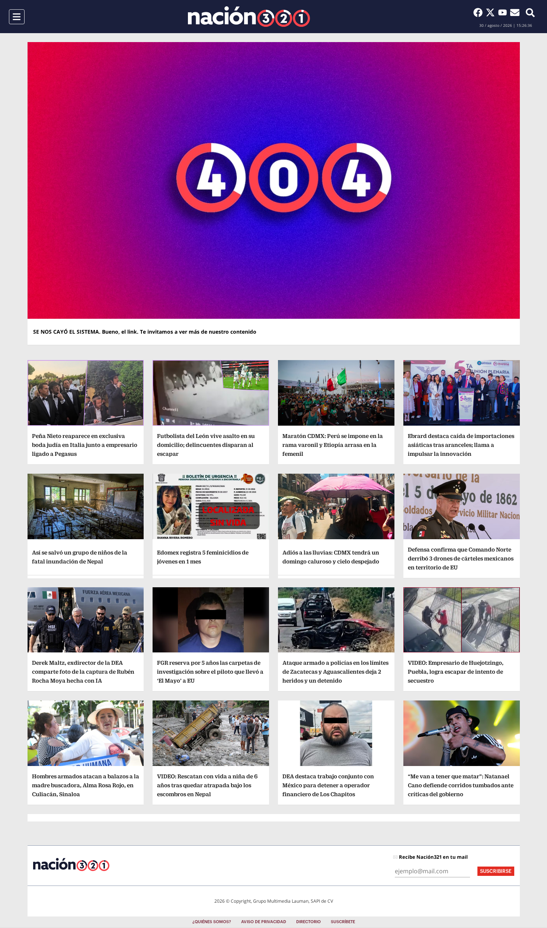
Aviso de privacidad (263, 922)
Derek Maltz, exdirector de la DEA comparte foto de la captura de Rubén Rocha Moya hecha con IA (83, 672)
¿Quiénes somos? (211, 922)
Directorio (308, 922)
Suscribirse (496, 871)
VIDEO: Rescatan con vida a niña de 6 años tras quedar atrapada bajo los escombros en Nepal (207, 785)
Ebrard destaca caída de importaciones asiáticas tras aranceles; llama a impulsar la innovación (461, 445)
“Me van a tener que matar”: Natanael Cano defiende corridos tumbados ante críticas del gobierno (461, 785)
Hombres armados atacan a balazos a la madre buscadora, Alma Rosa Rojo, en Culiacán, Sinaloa (85, 785)
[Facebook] (479, 12)
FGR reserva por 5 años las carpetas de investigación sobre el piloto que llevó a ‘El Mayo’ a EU (210, 672)
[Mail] (514, 12)
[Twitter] (492, 12)
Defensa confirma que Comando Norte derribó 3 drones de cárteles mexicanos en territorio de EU (461, 558)
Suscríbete (343, 922)
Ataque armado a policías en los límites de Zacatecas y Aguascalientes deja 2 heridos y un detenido (335, 672)
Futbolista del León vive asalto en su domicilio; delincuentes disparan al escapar (206, 445)
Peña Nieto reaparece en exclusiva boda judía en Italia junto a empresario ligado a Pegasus (84, 445)
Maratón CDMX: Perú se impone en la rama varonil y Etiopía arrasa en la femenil (332, 445)
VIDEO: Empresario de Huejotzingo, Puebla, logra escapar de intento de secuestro (455, 672)
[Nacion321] (249, 16)
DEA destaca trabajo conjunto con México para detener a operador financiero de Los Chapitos (328, 785)
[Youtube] (504, 12)
